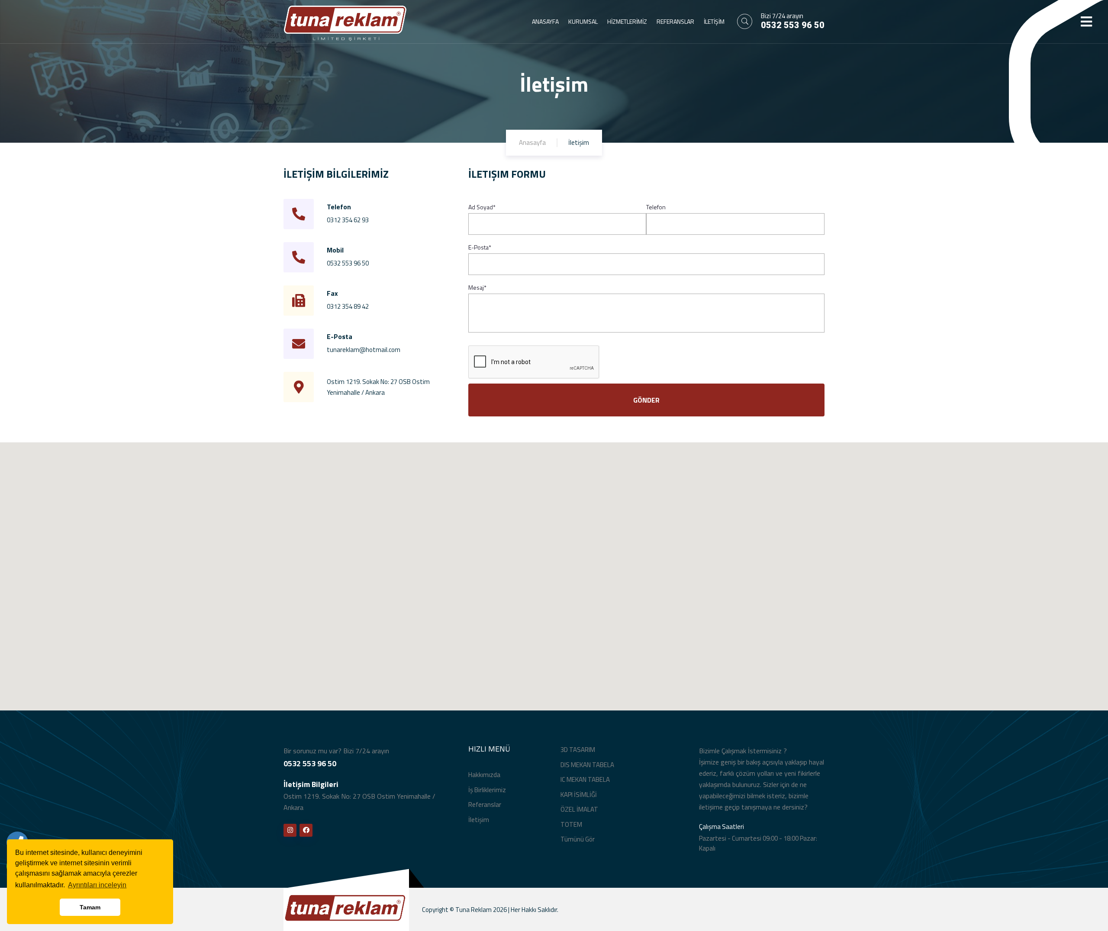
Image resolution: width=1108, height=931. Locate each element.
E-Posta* (479, 247)
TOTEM (571, 824)
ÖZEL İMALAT (579, 809)
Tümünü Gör (577, 839)
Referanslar (484, 804)
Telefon (656, 207)
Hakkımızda (484, 775)
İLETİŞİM (714, 21)
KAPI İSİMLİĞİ (578, 795)
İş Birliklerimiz (487, 790)
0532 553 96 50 (793, 25)
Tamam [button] (90, 907)
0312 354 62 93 (348, 220)
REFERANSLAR (675, 21)
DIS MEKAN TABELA (587, 765)
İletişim (478, 820)
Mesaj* (477, 287)
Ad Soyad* (482, 207)
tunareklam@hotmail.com (363, 350)
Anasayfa (532, 142)
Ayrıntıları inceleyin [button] (97, 885)
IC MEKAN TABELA (585, 779)
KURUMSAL (583, 21)
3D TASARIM (577, 750)
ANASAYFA (545, 21)
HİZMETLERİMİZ (627, 21)
